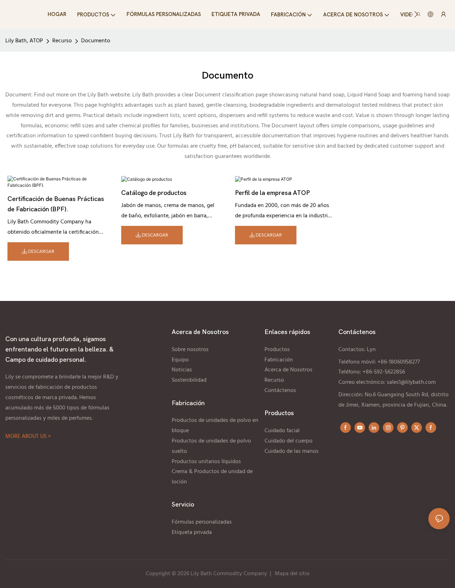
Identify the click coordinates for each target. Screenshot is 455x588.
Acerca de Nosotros (288, 370)
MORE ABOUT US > (28, 436)
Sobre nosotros (190, 349)
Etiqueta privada (192, 532)
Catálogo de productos (154, 193)
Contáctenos (280, 390)
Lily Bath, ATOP (24, 41)
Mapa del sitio (292, 573)
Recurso (62, 41)
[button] (416, 14)
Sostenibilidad (189, 380)
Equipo (180, 360)
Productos (277, 349)
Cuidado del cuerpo (288, 441)
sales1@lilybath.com (411, 382)
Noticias (182, 370)
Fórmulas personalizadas (202, 522)
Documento (95, 41)
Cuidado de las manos (292, 451)
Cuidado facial (282, 430)
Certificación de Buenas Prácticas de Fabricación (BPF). (55, 204)
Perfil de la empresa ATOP (272, 193)
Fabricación (278, 360)
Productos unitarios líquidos (206, 461)
